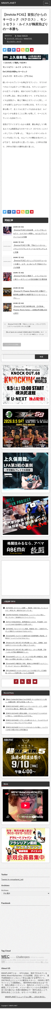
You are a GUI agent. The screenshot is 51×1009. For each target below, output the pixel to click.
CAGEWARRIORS (20, 962)
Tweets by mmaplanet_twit (12, 879)
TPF (3, 962)
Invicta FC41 (28, 38)
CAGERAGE (30, 962)
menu (46, 3)
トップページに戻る (11, 344)
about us (13, 957)
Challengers (23, 956)
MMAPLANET (13, 1005)
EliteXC (4, 960)
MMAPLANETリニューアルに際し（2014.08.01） (25, 997)
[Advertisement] (25, 177)
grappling (41, 957)
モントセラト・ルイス (14, 41)
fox (37, 957)
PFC (14, 960)
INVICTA (25, 36)
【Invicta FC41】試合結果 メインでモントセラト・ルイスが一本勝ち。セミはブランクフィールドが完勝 (30, 233)
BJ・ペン (44, 962)
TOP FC (10, 962)
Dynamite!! (33, 960)
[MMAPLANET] (11, 3)
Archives (4, 890)
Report (19, 36)
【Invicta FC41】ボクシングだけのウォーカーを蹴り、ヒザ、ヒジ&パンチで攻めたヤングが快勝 (30, 264)
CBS (46, 960)
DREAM (32, 957)
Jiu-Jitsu (10, 960)
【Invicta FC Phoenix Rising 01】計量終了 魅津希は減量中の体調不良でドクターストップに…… (30, 294)
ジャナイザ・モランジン (15, 38)
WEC (5, 957)
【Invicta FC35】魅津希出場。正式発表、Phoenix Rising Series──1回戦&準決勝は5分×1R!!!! (30, 309)
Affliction (37, 962)
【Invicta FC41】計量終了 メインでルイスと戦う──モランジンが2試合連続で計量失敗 (30, 277)
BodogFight (40, 960)
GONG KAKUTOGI (23, 960)
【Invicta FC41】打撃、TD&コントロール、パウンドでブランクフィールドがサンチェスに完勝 (30, 248)
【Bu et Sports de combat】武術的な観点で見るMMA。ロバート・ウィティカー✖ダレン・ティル (24, 333)
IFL (6, 962)
